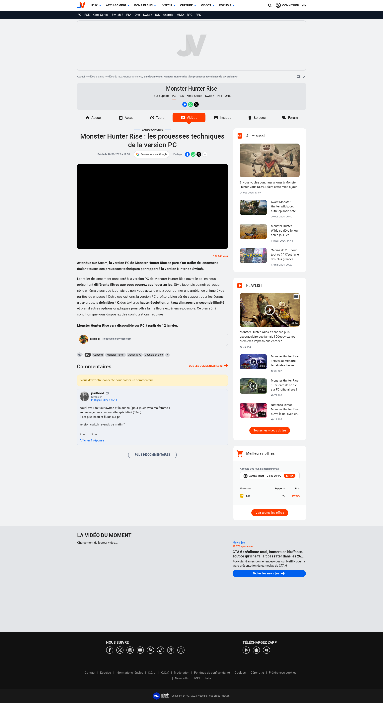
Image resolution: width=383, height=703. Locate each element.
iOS (157, 15)
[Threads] (170, 650)
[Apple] (256, 650)
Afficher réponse (92, 440)
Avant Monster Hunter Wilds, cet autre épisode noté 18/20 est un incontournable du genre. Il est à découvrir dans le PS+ (283, 206)
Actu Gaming (116, 5)
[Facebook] (109, 650)
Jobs (207, 678)
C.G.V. (165, 672)
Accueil (81, 76)
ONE (228, 96)
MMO (180, 15)
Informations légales (129, 672)
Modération (181, 672)
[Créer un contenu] (304, 77)
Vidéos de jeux (114, 76)
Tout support (160, 96)
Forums (225, 5)
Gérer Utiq (257, 672)
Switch (147, 15)
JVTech (166, 5)
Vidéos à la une (95, 76)
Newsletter (182, 678)
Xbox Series (101, 15)
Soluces (260, 118)
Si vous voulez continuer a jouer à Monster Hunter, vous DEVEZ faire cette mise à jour (268, 185)
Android (168, 15)
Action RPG (134, 354)
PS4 (128, 15)
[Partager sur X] (196, 104)
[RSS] (150, 650)
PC (79, 15)
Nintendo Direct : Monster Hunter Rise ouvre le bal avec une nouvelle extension (285, 409)
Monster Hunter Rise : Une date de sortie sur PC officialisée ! (284, 385)
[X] (119, 650)
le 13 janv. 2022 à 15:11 (104, 400)
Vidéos (206, 5)
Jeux (94, 5)
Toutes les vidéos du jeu (270, 430)
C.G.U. (152, 672)
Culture (186, 5)
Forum (293, 118)
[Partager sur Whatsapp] (190, 104)
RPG (189, 15)
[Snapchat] (181, 650)
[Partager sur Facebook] (184, 104)
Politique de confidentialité (212, 672)
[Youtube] (140, 650)
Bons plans (143, 5)
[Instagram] (130, 650)
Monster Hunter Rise (191, 88)
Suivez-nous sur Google (154, 154)
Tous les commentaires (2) (205, 365)
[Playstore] (246, 650)
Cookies (240, 672)
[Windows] (266, 650)
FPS (198, 15)
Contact (90, 672)
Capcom (98, 354)
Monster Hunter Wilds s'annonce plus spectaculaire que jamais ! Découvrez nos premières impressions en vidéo (267, 336)
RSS (197, 678)
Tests (160, 118)
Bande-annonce (133, 76)
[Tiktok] (160, 650)
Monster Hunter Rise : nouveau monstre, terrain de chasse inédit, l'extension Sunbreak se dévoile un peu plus (284, 361)
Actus (129, 118)
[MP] (107, 393)
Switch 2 (117, 15)
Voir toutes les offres (270, 513)
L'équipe (105, 672)
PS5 (87, 15)
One (137, 15)
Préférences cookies (282, 672)
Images (225, 118)
